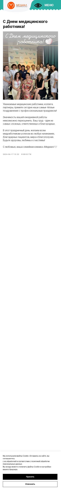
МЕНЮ (49, 5)
